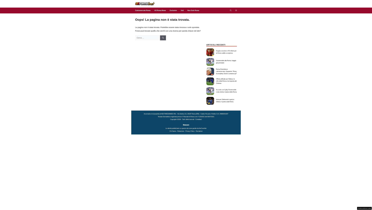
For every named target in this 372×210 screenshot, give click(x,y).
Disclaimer (199, 131)
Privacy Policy (190, 131)
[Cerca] (163, 37)
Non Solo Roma (193, 10)
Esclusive (173, 10)
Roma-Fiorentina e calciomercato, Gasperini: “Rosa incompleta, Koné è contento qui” (226, 71)
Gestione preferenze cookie (364, 208)
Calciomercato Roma (143, 10)
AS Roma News (160, 10)
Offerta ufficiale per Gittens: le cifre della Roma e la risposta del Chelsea (226, 81)
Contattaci (198, 119)
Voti (182, 10)
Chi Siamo (173, 131)
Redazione (180, 131)
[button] (230, 10)
